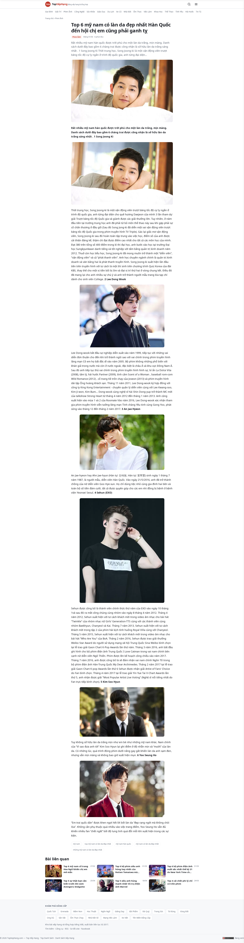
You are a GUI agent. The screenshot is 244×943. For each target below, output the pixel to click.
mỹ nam (76, 844)
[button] (189, 4)
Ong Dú (50, 918)
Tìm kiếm (49, 928)
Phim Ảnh (68, 11)
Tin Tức (199, 11)
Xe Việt (125, 918)
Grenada (64, 911)
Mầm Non (77, 911)
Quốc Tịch (51, 911)
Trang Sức (158, 911)
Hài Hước (189, 11)
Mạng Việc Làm (110, 918)
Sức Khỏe (91, 11)
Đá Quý (146, 911)
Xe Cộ (118, 11)
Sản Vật (62, 918)
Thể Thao (169, 11)
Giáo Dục (101, 11)
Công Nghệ (79, 11)
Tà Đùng (171, 911)
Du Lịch (110, 11)
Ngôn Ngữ (105, 911)
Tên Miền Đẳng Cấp (141, 918)
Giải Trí (58, 11)
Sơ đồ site (74, 928)
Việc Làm (148, 11)
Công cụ (59, 928)
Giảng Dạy (119, 911)
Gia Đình (49, 11)
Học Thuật (91, 911)
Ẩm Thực (137, 11)
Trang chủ (49, 18)
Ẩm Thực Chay (76, 918)
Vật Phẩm (133, 911)
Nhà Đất (127, 11)
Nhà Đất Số (93, 918)
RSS (66, 928)
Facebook (85, 928)
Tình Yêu (179, 11)
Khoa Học (158, 11)
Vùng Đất (184, 911)
